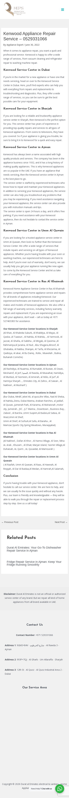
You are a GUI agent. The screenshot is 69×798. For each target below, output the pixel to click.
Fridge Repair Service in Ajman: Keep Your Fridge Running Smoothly (34, 563)
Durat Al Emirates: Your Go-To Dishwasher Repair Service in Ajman (34, 549)
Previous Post (9, 522)
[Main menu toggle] (62, 9)
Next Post (61, 522)
